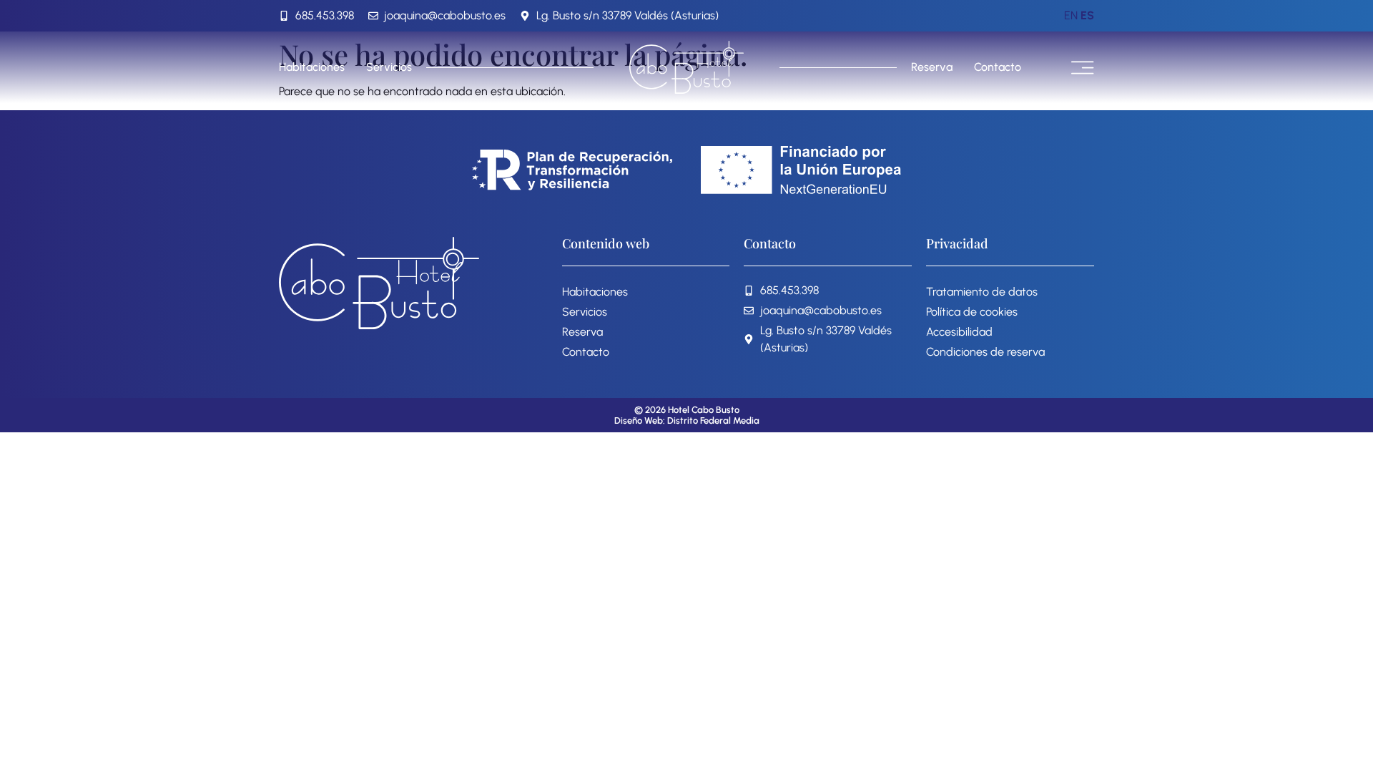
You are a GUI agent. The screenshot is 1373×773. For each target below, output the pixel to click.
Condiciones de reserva (985, 352)
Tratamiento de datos (982, 291)
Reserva (932, 67)
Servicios (389, 67)
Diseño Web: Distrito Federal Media (686, 420)
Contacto (997, 67)
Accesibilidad (959, 332)
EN (1071, 15)
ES (1087, 15)
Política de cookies (972, 312)
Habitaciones (312, 67)
